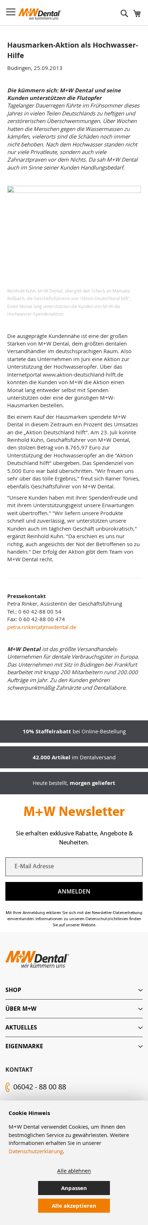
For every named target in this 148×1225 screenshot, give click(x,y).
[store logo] (39, 14)
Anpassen (74, 1188)
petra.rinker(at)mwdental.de (41, 627)
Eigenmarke (24, 1046)
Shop (13, 990)
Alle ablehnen (74, 1170)
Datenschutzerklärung (36, 1151)
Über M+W (20, 1009)
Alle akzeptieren (74, 1205)
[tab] (74, 990)
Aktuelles (21, 1027)
